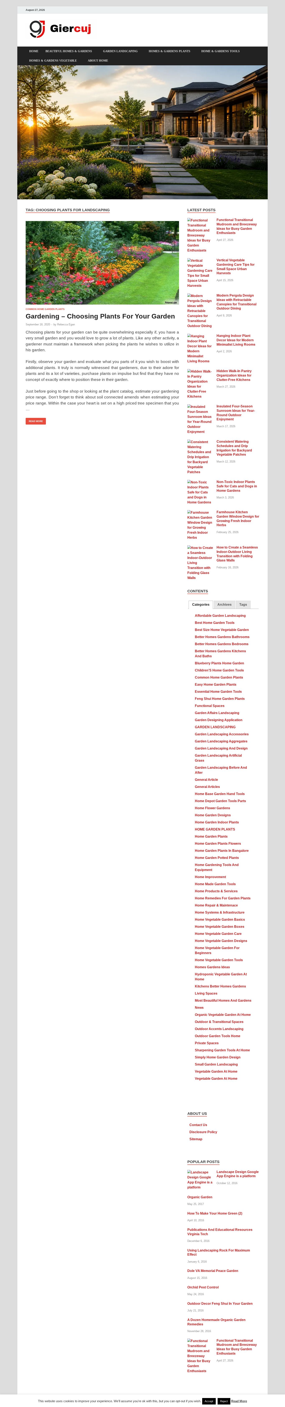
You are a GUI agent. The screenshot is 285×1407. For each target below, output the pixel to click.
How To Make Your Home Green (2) (214, 1213)
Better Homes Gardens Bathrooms (222, 637)
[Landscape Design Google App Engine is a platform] (200, 1172)
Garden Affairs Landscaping (217, 713)
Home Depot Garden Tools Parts (220, 801)
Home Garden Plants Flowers (218, 843)
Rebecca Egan (66, 324)
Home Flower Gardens (212, 808)
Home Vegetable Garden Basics (220, 919)
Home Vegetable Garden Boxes (219, 926)
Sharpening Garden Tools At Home (222, 1050)
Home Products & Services (216, 891)
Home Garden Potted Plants (217, 858)
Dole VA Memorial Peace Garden (212, 1271)
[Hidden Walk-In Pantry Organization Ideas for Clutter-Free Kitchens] (200, 371)
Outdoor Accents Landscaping (219, 1029)
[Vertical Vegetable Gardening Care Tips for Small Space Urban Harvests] (200, 260)
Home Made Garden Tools (215, 884)
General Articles (207, 787)
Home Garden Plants (211, 836)
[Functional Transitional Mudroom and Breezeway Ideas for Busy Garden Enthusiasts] (200, 220)
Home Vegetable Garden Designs (221, 941)
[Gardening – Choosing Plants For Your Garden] (102, 263)
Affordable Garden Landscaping (220, 615)
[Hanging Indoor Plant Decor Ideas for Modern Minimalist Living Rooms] (200, 336)
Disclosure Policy (203, 1132)
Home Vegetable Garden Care (218, 933)
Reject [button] (224, 1401)
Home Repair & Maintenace (216, 905)
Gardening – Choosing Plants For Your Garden (100, 316)
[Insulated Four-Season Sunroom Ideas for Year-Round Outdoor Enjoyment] (200, 406)
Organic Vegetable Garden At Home (223, 1014)
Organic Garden (199, 1197)
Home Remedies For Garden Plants (223, 898)
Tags (243, 604)
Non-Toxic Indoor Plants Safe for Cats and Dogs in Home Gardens (237, 486)
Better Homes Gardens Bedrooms (221, 644)
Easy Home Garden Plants (215, 684)
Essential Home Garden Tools (218, 691)
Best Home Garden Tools (215, 622)
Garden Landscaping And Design (221, 748)
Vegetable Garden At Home (216, 1071)
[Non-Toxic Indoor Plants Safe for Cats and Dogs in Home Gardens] (200, 482)
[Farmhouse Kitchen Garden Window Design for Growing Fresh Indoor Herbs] (200, 512)
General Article (206, 779)
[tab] (201, 605)
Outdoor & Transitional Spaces (219, 1022)
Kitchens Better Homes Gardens (220, 986)
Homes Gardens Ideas (212, 967)
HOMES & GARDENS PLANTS (169, 51)
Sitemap (195, 1139)
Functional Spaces (209, 706)
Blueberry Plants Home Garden (219, 663)
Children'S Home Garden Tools (219, 670)
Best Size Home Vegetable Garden (222, 630)
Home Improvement (210, 877)
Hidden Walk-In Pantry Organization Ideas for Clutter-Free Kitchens (234, 375)
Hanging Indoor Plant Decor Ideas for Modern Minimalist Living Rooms (236, 340)
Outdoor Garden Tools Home (217, 1036)
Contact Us (198, 1125)
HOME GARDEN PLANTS (215, 829)
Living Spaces (206, 993)
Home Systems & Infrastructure (220, 912)
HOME (33, 51)
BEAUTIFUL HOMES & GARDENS (68, 51)
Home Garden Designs (213, 815)
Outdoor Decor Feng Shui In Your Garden (220, 1303)
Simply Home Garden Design (218, 1057)
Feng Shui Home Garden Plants (220, 698)
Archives (224, 604)
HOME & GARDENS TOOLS (220, 51)
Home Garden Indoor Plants (217, 822)
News (199, 1007)
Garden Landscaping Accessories (222, 734)
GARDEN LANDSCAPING (120, 51)
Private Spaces (207, 1043)
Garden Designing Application (218, 720)
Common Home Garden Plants (45, 309)
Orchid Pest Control (203, 1287)
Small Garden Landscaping (216, 1064)
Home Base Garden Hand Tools (220, 794)
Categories (200, 604)
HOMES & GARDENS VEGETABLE (53, 60)
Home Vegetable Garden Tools (219, 960)
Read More (34, 420)
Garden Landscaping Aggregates (221, 741)
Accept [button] (209, 1401)
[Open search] (257, 51)
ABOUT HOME (98, 60)
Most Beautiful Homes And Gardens (223, 1000)
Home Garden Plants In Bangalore (222, 850)
